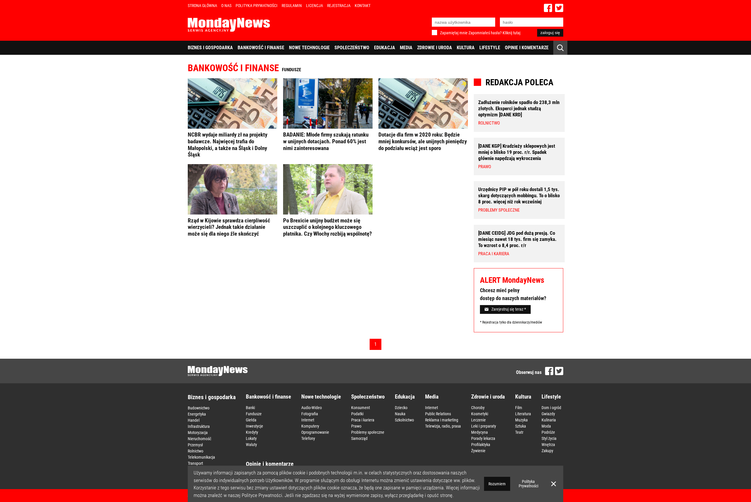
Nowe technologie (309, 47)
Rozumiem (497, 483)
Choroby (478, 407)
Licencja (314, 5)
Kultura (466, 47)
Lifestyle (489, 47)
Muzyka (521, 420)
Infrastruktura (199, 426)
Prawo (356, 426)
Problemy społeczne (367, 432)
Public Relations (438, 413)
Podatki (357, 413)
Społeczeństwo (351, 47)
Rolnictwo (195, 451)
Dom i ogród (551, 407)
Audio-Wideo (311, 407)
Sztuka (520, 426)
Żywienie (478, 450)
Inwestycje (254, 426)
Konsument (360, 407)
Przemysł (195, 445)
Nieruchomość (199, 438)
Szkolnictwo (404, 420)
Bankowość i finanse (261, 47)
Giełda (251, 420)
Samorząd (359, 438)
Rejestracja (339, 5)
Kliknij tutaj (511, 32)
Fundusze (254, 413)
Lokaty (251, 438)
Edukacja (384, 47)
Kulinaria (549, 420)
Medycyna (479, 432)
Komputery (310, 426)
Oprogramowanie (315, 432)
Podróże (548, 432)
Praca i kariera (362, 420)
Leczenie (478, 420)
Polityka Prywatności (257, 5)
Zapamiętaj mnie (454, 32)
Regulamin (292, 5)
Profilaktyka (480, 444)
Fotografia (309, 413)
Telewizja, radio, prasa (443, 426)
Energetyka (197, 414)
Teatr (519, 432)
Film (518, 407)
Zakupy (547, 450)
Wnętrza (548, 444)
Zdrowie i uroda (434, 47)
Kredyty (252, 432)
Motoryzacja (198, 432)
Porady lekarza (483, 438)
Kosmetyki (479, 413)
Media (406, 47)
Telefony (308, 438)
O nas (226, 5)
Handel (193, 420)
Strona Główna (202, 5)
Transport (195, 463)
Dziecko (401, 407)
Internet (307, 420)
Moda (546, 426)
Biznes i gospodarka (210, 47)
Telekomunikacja (201, 457)
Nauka (400, 413)
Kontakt (363, 5)
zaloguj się (550, 32)
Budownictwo (198, 408)
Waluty (251, 444)
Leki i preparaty (483, 426)
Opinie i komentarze (527, 47)
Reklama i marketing (441, 420)
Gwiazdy (548, 413)
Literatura (523, 413)
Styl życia (549, 438)
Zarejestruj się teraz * (508, 309)
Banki (250, 407)
